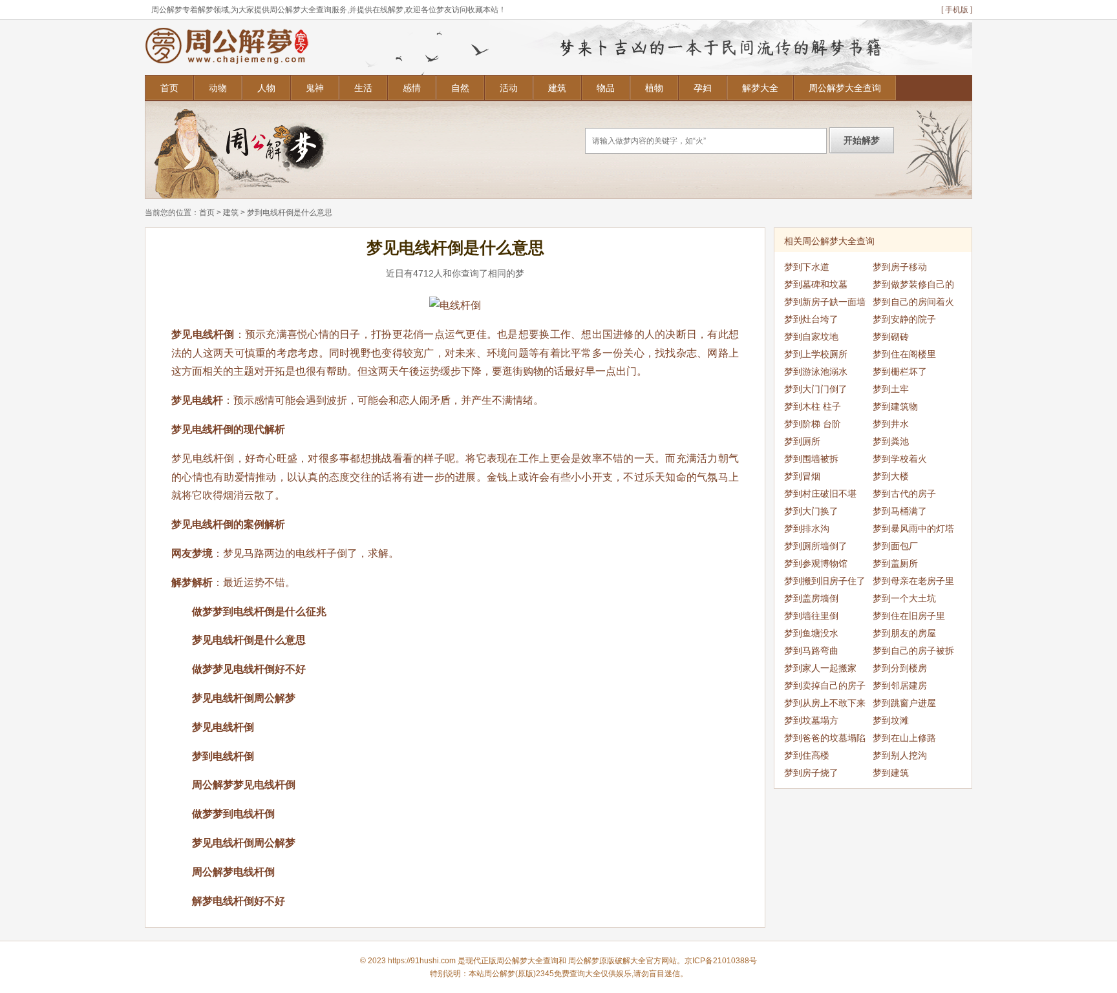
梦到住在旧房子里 (909, 616)
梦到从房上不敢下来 (825, 703)
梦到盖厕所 (895, 563)
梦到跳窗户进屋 (904, 703)
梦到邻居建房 (900, 685)
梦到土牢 (891, 389)
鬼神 (315, 88)
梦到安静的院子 (904, 319)
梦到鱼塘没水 (811, 633)
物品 (606, 88)
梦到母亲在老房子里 (913, 581)
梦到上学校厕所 (815, 354)
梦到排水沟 (806, 528)
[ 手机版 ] (956, 9)
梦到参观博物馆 (815, 563)
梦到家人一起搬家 (820, 668)
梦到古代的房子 (904, 493)
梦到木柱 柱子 (812, 406)
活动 (509, 88)
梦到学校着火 (900, 459)
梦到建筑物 (895, 406)
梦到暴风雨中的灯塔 (913, 528)
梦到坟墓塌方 (811, 720)
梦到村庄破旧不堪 (820, 493)
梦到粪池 (891, 441)
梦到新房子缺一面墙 (825, 302)
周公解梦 (583, 960)
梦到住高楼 (806, 755)
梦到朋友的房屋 (904, 633)
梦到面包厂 (895, 546)
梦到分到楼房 (900, 668)
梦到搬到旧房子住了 (825, 581)
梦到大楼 (891, 476)
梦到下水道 (806, 267)
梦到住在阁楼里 (904, 354)
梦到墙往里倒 (811, 616)
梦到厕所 (802, 441)
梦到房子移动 (900, 267)
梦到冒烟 (802, 476)
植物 (654, 88)
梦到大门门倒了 (815, 389)
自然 (460, 88)
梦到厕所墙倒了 (815, 546)
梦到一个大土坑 (904, 598)
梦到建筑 (891, 773)
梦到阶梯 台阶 (812, 424)
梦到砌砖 (891, 336)
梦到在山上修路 (904, 738)
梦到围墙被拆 (811, 459)
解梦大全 (760, 88)
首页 (169, 88)
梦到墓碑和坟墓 (815, 284)
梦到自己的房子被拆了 (913, 652)
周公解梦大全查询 (845, 88)
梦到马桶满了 (900, 511)
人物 (266, 88)
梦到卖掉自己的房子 (825, 685)
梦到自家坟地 (811, 336)
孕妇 (703, 88)
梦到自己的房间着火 (913, 302)
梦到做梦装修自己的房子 (913, 286)
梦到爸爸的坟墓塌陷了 (825, 740)
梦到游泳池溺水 (815, 371)
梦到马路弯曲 (811, 650)
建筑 (557, 88)
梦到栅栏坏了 (900, 371)
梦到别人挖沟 (900, 755)
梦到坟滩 (891, 720)
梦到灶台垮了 (811, 319)
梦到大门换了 (811, 511)
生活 (363, 88)
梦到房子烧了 (811, 773)
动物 (218, 88)
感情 (412, 88)
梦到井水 (891, 424)
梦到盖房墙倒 (811, 598)
